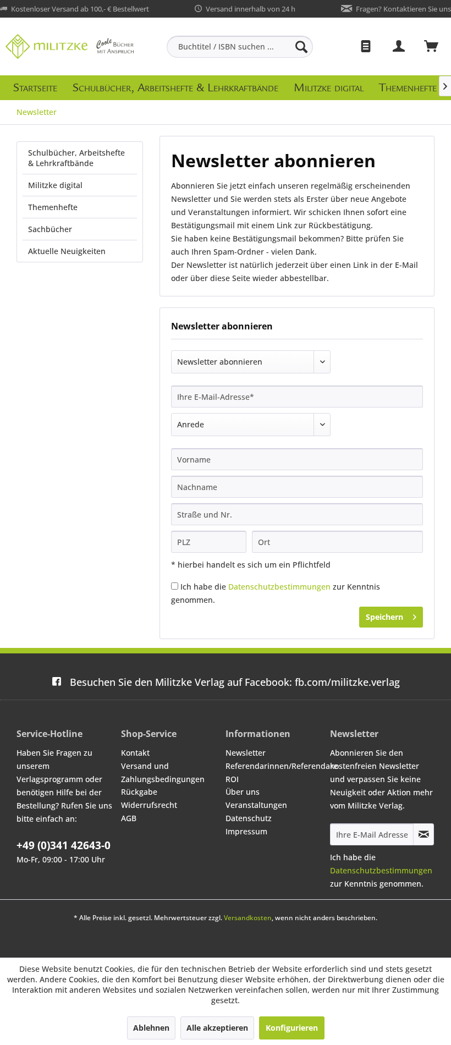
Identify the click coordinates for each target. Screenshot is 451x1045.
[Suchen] (301, 47)
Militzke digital (55, 185)
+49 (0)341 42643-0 (63, 845)
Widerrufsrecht (149, 805)
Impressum (246, 831)
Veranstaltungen (256, 805)
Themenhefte (53, 207)
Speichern (384, 617)
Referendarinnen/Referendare (275, 766)
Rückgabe (139, 792)
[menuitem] (240, 47)
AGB (128, 818)
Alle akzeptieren (217, 1027)
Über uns (243, 792)
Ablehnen (151, 1027)
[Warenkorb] (432, 47)
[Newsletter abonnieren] (423, 834)
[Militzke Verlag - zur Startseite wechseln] (70, 46)
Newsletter (246, 752)
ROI (232, 779)
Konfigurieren (292, 1027)
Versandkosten (248, 917)
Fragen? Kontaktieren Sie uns (403, 9)
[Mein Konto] (399, 47)
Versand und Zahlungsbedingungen (163, 772)
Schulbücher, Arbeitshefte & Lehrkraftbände (76, 157)
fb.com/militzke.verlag (235, 682)
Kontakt (135, 752)
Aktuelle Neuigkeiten (67, 251)
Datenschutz (249, 818)
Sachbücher (50, 229)
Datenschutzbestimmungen (279, 586)
